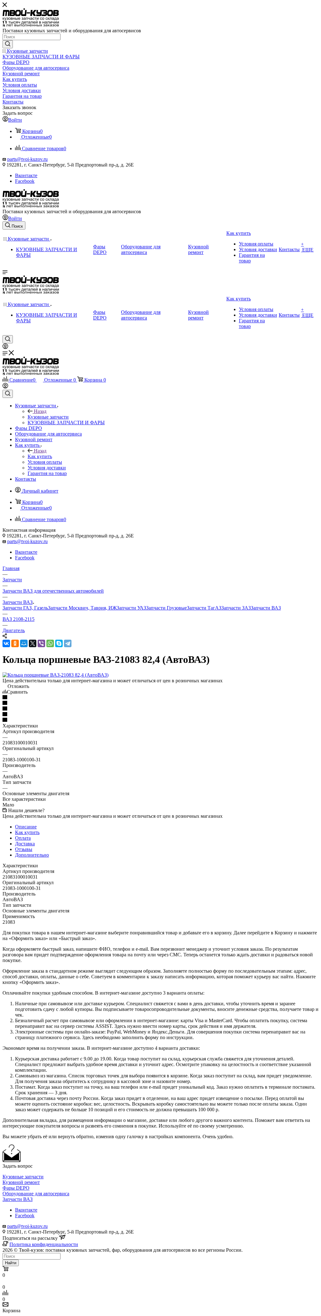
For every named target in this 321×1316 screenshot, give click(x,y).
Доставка (25, 843)
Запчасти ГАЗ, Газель (25, 607)
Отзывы (23, 849)
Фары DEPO (16, 1188)
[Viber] (41, 643)
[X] (32, 643)
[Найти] (8, 44)
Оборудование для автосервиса (36, 1193)
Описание (26, 826)
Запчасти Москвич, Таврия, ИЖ (82, 607)
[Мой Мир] (24, 643)
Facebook (24, 181)
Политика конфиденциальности (43, 1244)
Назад (40, 411)
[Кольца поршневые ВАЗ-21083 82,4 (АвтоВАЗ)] (55, 675)
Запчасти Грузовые (166, 607)
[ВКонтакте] (6, 643)
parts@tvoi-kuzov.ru (27, 159)
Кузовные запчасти (48, 417)
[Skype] (59, 643)
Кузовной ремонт (21, 1182)
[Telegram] (67, 643)
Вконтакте (26, 175)
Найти (10, 1263)
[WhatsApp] (50, 643)
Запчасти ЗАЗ (236, 607)
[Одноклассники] (15, 643)
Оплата (23, 838)
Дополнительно (32, 855)
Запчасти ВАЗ (266, 607)
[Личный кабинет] (5, 347)
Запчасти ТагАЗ (204, 607)
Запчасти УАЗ (131, 607)
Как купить (40, 456)
